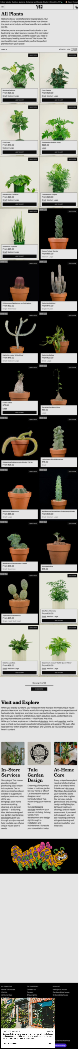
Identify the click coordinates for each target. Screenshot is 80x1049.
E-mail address (10, 1043)
